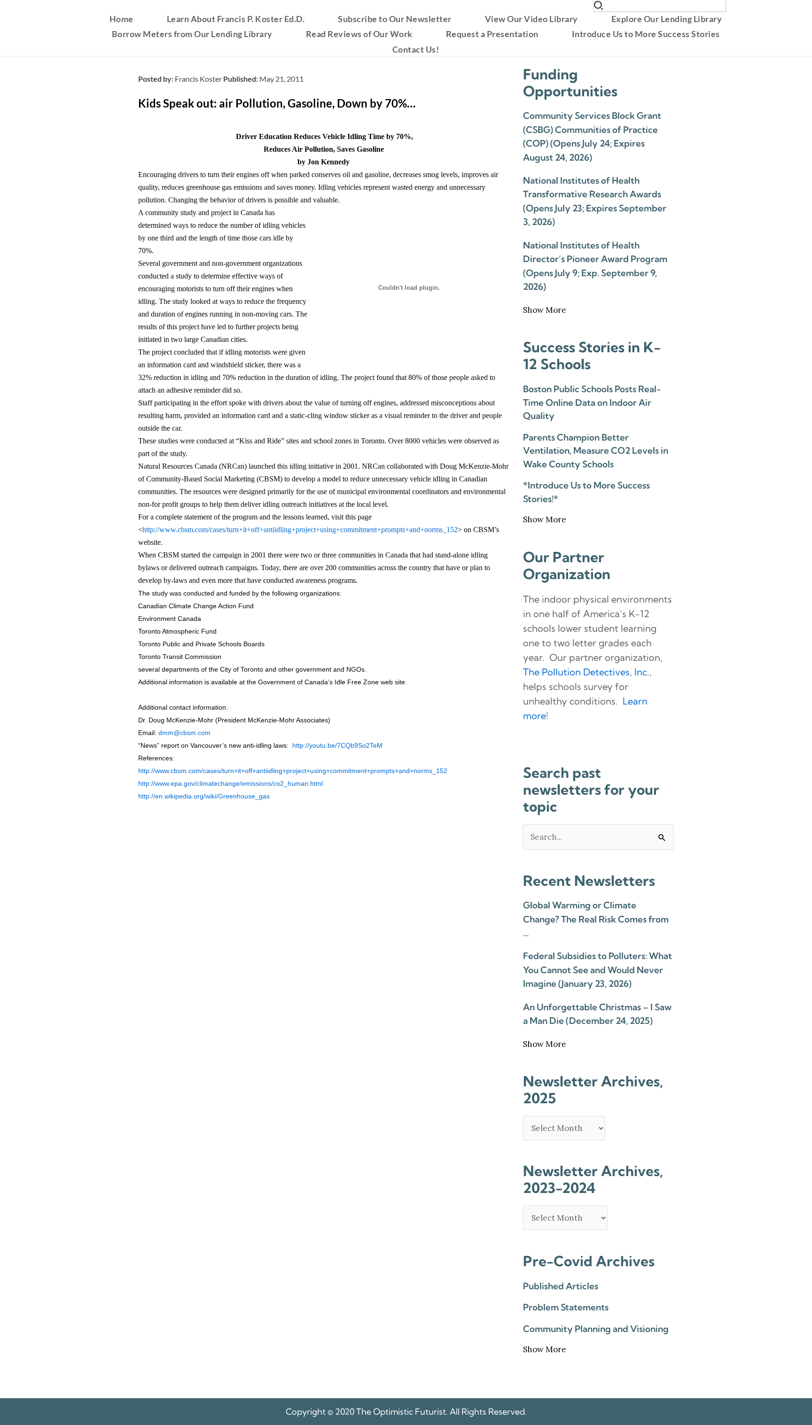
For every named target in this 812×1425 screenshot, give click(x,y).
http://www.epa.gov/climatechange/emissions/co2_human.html (230, 783)
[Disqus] (323, 928)
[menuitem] (121, 18)
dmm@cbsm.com (184, 732)
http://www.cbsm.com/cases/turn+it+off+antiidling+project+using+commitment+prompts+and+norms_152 (300, 530)
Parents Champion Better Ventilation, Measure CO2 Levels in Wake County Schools (595, 451)
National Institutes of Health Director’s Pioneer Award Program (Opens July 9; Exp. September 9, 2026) (595, 266)
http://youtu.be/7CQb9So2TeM (337, 745)
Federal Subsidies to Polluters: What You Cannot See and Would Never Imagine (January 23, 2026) (597, 969)
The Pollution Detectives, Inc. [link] (586, 672)
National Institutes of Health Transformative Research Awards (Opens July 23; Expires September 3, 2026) (594, 201)
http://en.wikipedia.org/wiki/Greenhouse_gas (204, 796)
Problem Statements (566, 1307)
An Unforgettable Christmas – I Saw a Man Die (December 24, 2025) (597, 1013)
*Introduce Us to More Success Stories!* (586, 492)
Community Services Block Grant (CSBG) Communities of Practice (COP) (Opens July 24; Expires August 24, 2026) (592, 136)
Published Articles (560, 1286)
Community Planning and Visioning (596, 1328)
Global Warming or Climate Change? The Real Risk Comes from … (596, 918)
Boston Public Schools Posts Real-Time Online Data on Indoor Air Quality (592, 402)
